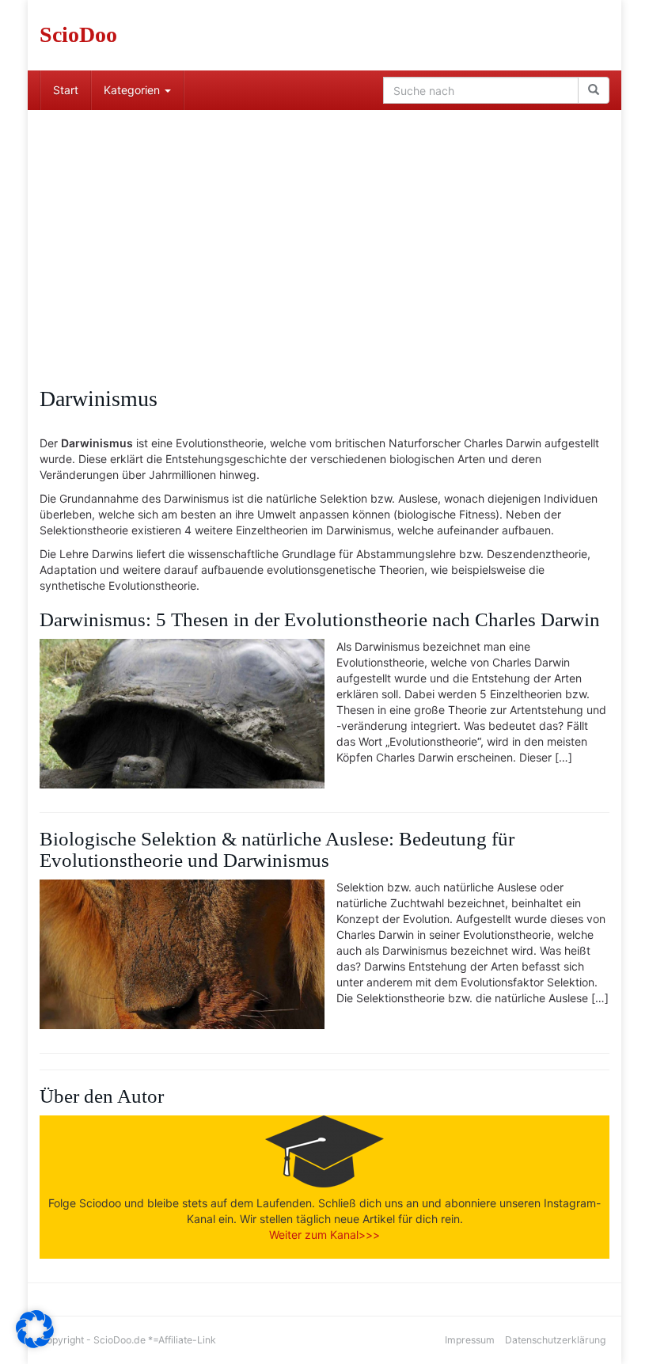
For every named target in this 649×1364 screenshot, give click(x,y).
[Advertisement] (324, 229)
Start (65, 90)
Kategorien (133, 90)
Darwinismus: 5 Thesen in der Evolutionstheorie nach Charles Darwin (320, 619)
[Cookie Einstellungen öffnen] (35, 1344)
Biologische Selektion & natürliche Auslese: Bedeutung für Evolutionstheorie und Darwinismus (277, 849)
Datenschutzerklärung (555, 1340)
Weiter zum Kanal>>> (324, 1234)
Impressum (470, 1340)
